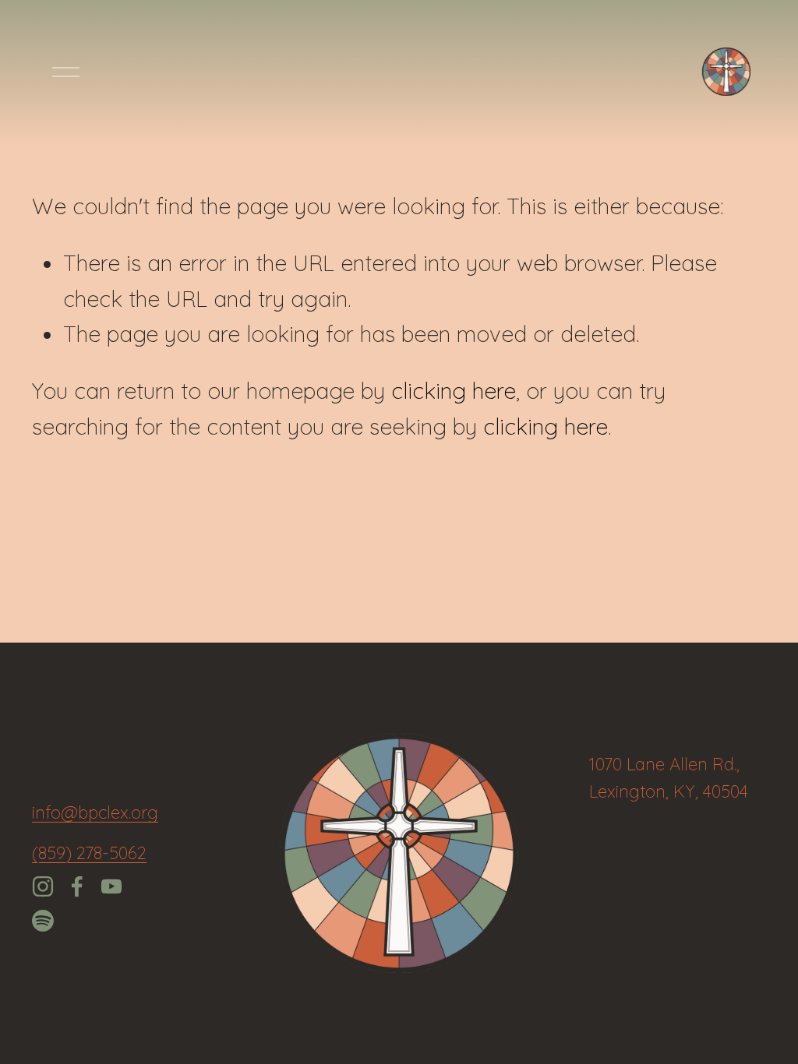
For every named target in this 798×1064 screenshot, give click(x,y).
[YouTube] (111, 886)
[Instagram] (43, 886)
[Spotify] (43, 921)
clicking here (453, 390)
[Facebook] (77, 886)
